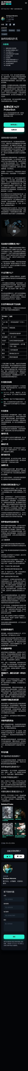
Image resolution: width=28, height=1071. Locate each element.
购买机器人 (14, 124)
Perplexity (12, 30)
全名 (5, 895)
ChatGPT (4, 30)
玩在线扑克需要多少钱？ (12, 50)
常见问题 (8, 65)
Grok (18, 30)
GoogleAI (4, 34)
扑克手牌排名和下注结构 (12, 54)
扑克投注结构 (9, 56)
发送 (14, 936)
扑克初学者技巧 (10, 63)
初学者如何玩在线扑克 (11, 61)
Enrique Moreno (12, 16)
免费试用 (14, 130)
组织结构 (6, 903)
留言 (5, 920)
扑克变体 (8, 57)
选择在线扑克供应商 (11, 48)
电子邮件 (6, 912)
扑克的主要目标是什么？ (12, 59)
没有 (20, 856)
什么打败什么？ (10, 52)
